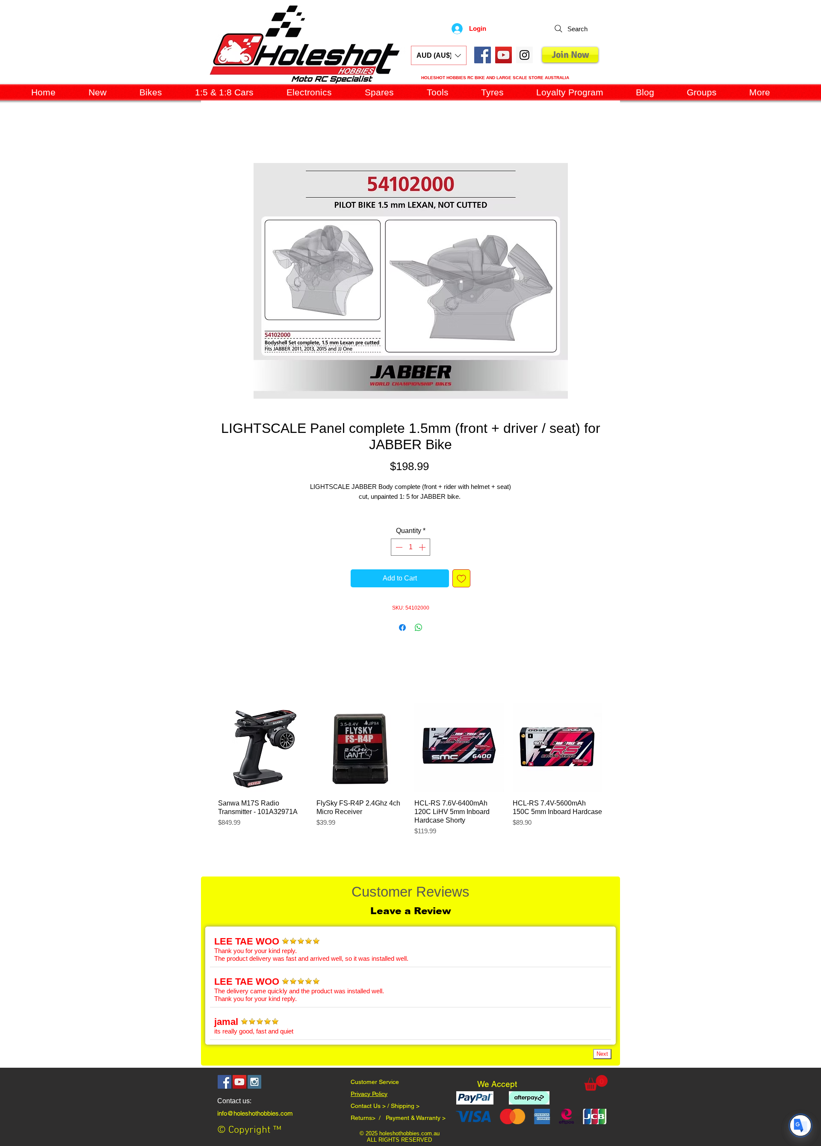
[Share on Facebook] (402, 639)
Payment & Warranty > (416, 1128)
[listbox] (439, 55)
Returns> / (368, 1128)
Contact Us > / (371, 1116)
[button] (439, 55)
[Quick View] (263, 759)
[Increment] (423, 558)
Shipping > (405, 1116)
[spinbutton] (410, 558)
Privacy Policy (369, 1105)
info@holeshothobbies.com (255, 1124)
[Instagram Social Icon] (254, 1093)
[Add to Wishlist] (461, 589)
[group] (410, 785)
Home (210, 133)
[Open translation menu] (800, 1125)
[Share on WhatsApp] (418, 639)
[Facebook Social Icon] (482, 55)
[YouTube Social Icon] (503, 55)
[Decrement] (398, 558)
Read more (411, 517)
